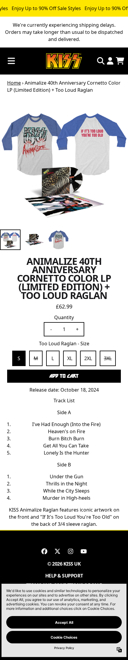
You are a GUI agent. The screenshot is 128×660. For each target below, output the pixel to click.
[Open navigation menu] (11, 61)
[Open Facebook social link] (44, 551)
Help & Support (64, 575)
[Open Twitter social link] (57, 551)
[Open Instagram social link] (70, 551)
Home (14, 83)
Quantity (64, 317)
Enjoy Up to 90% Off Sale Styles (46, 8)
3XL (108, 358)
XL (69, 358)
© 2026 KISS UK (64, 564)
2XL (88, 358)
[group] (10, 240)
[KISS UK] (64, 61)
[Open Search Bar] (100, 61)
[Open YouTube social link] (83, 551)
